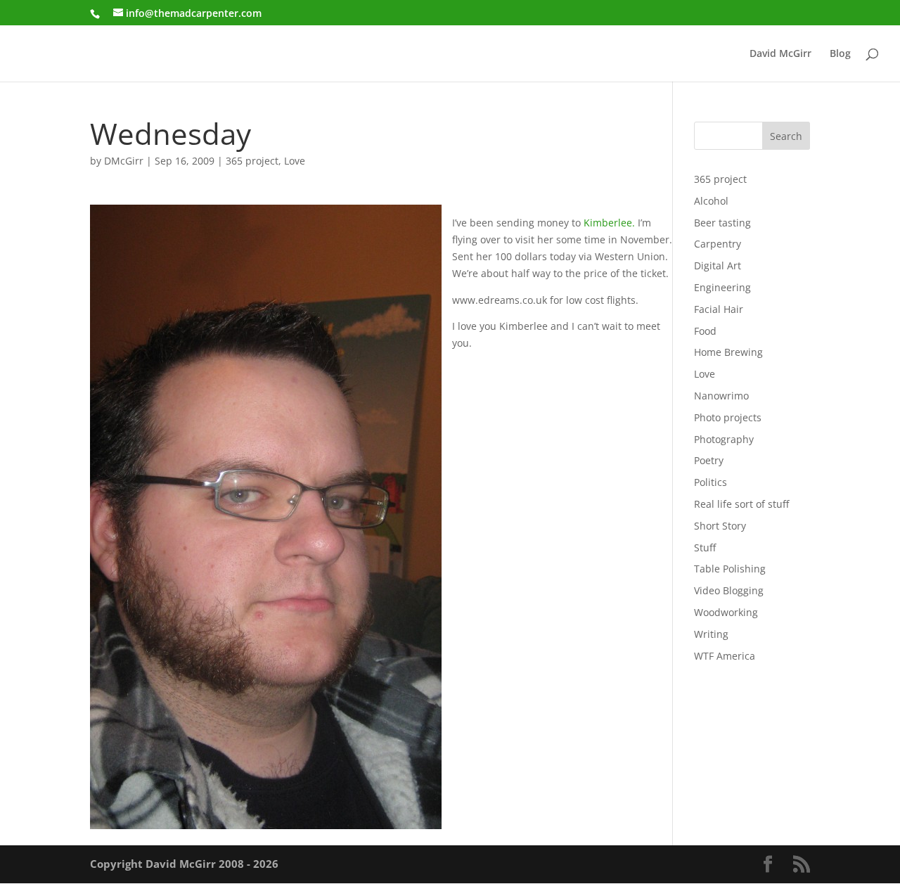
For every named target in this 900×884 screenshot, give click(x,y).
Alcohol (711, 200)
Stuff (705, 547)
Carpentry (717, 243)
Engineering (722, 287)
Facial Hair (718, 309)
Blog (840, 54)
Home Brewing (728, 352)
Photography (724, 439)
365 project (252, 160)
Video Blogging (729, 590)
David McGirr (780, 54)
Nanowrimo (721, 395)
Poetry (709, 460)
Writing (711, 634)
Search (786, 136)
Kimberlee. (609, 222)
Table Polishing (730, 568)
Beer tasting (722, 222)
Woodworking (726, 612)
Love (294, 160)
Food (705, 331)
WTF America (724, 655)
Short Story (720, 525)
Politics (710, 482)
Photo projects (727, 417)
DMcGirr (123, 160)
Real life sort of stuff (741, 504)
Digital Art (717, 265)
